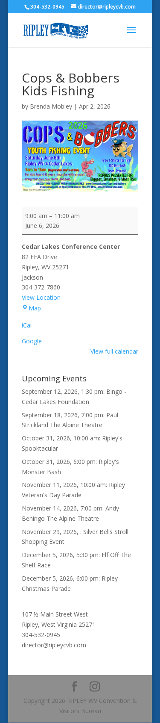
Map (35, 308)
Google (32, 341)
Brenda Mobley (51, 106)
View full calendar (114, 351)
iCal (27, 325)
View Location (41, 297)
